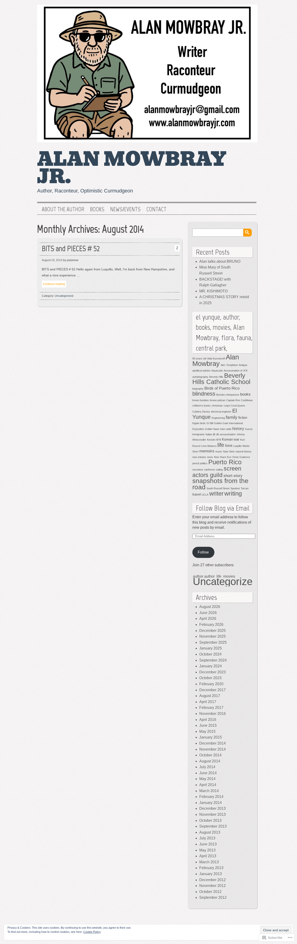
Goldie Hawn (212, 429)
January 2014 (210, 803)
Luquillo (237, 446)
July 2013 (207, 838)
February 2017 (211, 708)
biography (197, 388)
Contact (156, 209)
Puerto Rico (225, 462)
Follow (203, 552)
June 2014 (208, 773)
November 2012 (212, 886)
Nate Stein (229, 451)
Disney (206, 411)
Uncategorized (64, 296)
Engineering (218, 417)
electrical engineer (221, 411)
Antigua (243, 365)
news (210, 457)
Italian (209, 434)
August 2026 (209, 607)
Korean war (230, 439)
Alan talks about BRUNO (219, 261)
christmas (217, 405)
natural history (244, 451)
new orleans (199, 457)
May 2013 (207, 850)
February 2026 (211, 625)
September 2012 (213, 897)
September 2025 (213, 642)
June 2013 (208, 844)
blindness (203, 393)
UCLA (205, 494)
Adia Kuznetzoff (216, 358)
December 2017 (212, 690)
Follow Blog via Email (223, 508)
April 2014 (207, 785)
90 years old (199, 358)
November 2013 (212, 814)
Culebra (196, 411)
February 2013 (211, 868)
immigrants (198, 434)
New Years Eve (222, 457)
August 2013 (209, 832)
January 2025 (210, 648)
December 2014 (212, 743)
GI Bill (210, 423)
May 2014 (207, 779)
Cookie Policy (92, 932)
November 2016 (212, 714)
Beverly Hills (216, 376)
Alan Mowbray (215, 360)
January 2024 (210, 666)
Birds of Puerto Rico (221, 388)
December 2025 (212, 631)
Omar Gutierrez (241, 457)
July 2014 (207, 767)
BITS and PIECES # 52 (71, 248)
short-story (232, 475)
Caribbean (247, 400)
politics (203, 463)
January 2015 (210, 737)
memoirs (206, 451)
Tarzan (245, 488)
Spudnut (235, 488)
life (220, 445)
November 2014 (212, 749)
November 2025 (212, 636)
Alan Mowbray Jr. (132, 168)
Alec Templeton (229, 365)
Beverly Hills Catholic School (221, 378)
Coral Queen (238, 405)
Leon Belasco (208, 446)
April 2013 (207, 856)
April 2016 (207, 720)
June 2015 (208, 725)
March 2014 (209, 791)
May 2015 (207, 731)
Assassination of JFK (236, 370)
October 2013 (210, 820)
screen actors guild (216, 471)
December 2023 (212, 672)
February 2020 (211, 684)
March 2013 (209, 862)
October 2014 (210, 755)
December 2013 (212, 808)
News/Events (125, 209)
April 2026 (207, 619)
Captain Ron (233, 400)
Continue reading (54, 284)
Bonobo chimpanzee (227, 394)
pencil (195, 463)
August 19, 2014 (52, 260)
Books (97, 209)
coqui (227, 405)
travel (196, 494)
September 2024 (213, 660)
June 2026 (208, 613)
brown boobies (200, 400)
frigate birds (199, 423)
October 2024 (210, 654)
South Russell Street (218, 488)
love (228, 445)
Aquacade (217, 370)
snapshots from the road (220, 483)
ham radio (225, 429)
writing (233, 493)
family (231, 417)
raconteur (197, 469)
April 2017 (207, 702)
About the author (63, 209)
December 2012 (212, 880)
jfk (214, 434)
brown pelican (217, 400)
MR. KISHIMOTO (213, 291)
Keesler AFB (214, 439)
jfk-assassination (226, 434)
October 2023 (210, 678)
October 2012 (210, 892)
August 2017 (209, 696)
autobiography (200, 376)
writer (216, 493)
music (218, 451)
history (238, 428)
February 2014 (211, 797)
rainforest (209, 469)
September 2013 (213, 826)
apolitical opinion (201, 370)
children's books (201, 405)
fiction (242, 417)
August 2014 (209, 761)
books (245, 394)
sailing (219, 469)
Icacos (249, 429)
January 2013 (210, 874)
